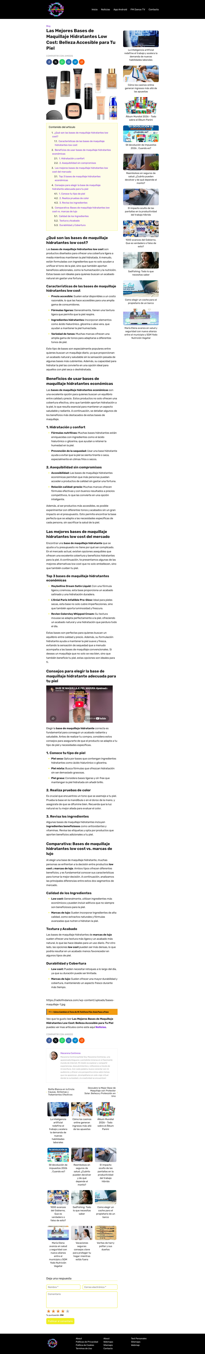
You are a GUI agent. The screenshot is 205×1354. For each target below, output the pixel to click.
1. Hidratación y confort (71, 158)
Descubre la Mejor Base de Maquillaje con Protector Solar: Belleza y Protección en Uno (100, 1092)
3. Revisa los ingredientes (73, 202)
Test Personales (139, 1338)
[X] (55, 62)
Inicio (95, 9)
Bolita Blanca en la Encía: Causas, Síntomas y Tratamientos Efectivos (61, 1092)
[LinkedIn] (69, 62)
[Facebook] (49, 62)
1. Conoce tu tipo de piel (72, 193)
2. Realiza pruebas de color (74, 198)
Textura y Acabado (69, 220)
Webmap (135, 1345)
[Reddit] (82, 62)
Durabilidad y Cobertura (72, 225)
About (79, 1338)
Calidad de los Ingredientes (74, 216)
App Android (120, 9)
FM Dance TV (138, 9)
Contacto (154, 9)
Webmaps (108, 1342)
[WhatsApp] (62, 62)
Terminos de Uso (84, 1348)
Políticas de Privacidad (87, 1342)
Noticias (105, 9)
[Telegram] (75, 62)
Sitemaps (108, 1345)
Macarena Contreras (71, 1053)
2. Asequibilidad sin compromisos (77, 163)
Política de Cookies (85, 1345)
